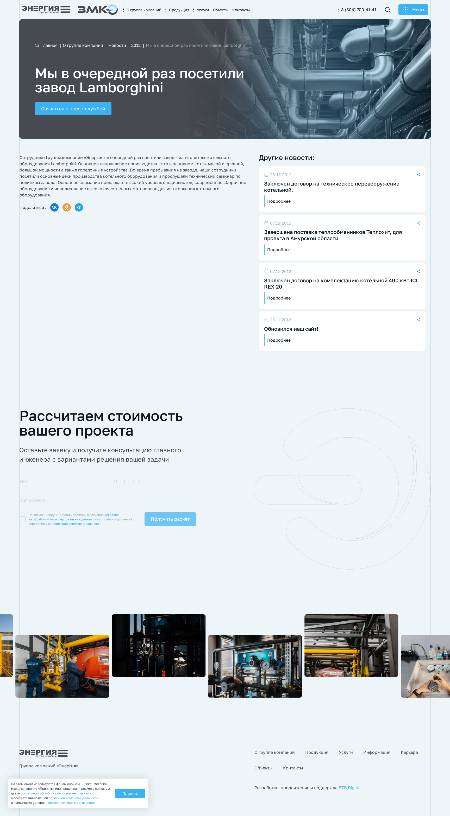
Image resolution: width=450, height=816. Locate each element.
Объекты (263, 767)
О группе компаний (274, 752)
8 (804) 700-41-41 (359, 9)
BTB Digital (350, 787)
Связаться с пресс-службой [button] (73, 108)
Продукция (316, 752)
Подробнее (279, 201)
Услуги (346, 752)
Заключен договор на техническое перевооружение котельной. (331, 186)
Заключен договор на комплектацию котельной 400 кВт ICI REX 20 (340, 283)
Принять (130, 793)
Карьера (409, 752)
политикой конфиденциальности (76, 524)
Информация (376, 752)
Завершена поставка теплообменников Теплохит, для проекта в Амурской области (333, 235)
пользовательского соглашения (71, 803)
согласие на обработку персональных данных (56, 793)
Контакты (293, 767)
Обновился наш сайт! (291, 329)
